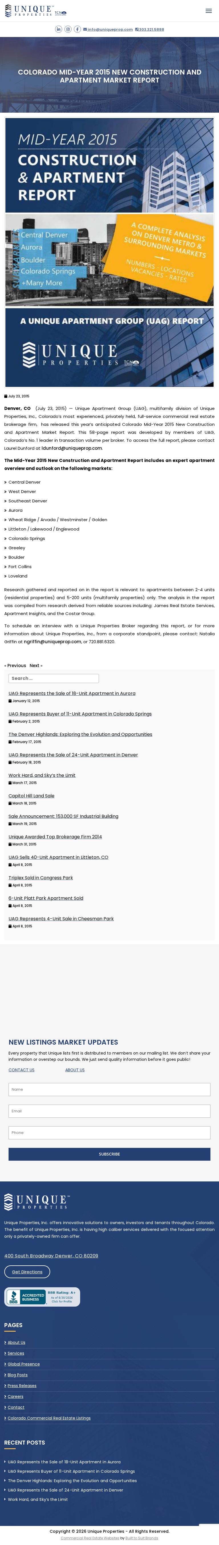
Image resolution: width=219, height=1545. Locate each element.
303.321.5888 (151, 29)
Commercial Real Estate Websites (90, 1538)
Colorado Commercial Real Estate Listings (49, 1418)
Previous (16, 666)
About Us (16, 1342)
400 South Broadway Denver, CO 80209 (51, 1256)
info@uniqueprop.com (110, 29)
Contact (16, 1407)
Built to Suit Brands (141, 1538)
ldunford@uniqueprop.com (72, 448)
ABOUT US (75, 1070)
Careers (15, 1396)
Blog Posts (18, 1375)
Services (16, 1353)
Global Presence (24, 1364)
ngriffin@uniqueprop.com (52, 642)
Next (34, 666)
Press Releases (22, 1386)
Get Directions (27, 1272)
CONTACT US (22, 1070)
